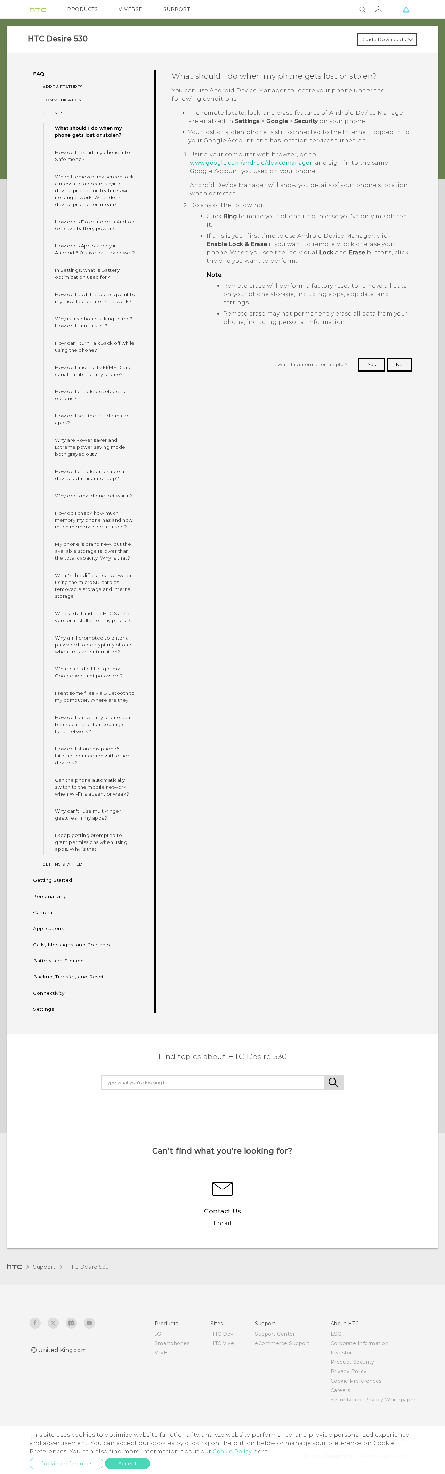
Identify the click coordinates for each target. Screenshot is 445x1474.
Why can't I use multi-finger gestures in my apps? (88, 814)
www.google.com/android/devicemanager (251, 163)
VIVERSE (131, 9)
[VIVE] (406, 9)
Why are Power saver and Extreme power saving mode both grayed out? (90, 447)
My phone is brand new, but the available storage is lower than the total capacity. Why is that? (93, 551)
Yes (371, 364)
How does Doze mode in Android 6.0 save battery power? (95, 225)
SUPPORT (176, 9)
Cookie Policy (232, 1451)
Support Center (275, 1334)
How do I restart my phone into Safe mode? (92, 155)
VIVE (161, 1353)
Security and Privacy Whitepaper (373, 1399)
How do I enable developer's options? (90, 395)
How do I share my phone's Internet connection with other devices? (92, 755)
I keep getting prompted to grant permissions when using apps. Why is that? (91, 842)
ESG (336, 1334)
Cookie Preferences (356, 1381)
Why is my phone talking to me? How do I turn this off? (93, 322)
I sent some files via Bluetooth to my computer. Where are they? (95, 696)
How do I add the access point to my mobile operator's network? (95, 298)
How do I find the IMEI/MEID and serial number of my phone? (93, 371)
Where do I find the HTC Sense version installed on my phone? (92, 617)
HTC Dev (222, 1334)
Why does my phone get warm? (93, 495)
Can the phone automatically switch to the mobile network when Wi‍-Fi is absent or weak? (92, 787)
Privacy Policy (349, 1371)
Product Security (352, 1362)
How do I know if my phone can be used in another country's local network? (92, 724)
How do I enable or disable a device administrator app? (89, 475)
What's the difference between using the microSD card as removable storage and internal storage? (93, 585)
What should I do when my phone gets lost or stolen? (88, 131)
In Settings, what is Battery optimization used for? (87, 273)
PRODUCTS (82, 9)
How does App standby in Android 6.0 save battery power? (95, 249)
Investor (341, 1353)
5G (158, 1334)
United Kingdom (62, 1350)
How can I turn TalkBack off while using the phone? (95, 346)
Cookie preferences (66, 1463)
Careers (340, 1390)
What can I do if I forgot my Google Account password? (89, 672)
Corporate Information (360, 1343)
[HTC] (38, 9)
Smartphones (172, 1343)
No (399, 364)
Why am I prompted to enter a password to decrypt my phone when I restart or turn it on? (93, 644)
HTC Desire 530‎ (87, 1266)
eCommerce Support (282, 1343)
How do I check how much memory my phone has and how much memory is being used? (94, 520)
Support (44, 1266)
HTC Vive (222, 1343)
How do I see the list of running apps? (92, 419)
